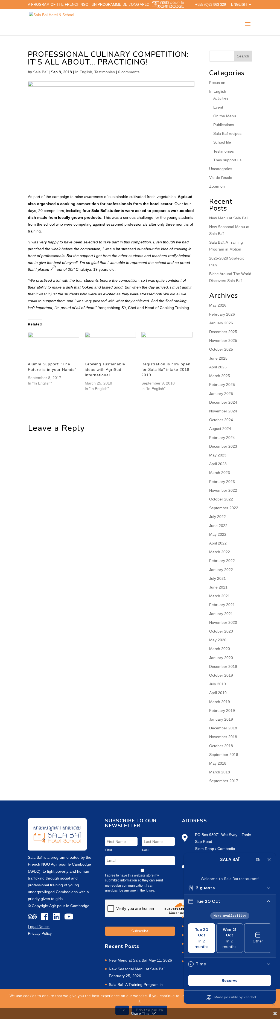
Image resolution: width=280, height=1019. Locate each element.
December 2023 (223, 446)
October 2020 (221, 631)
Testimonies (104, 72)
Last (145, 849)
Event (218, 107)
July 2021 (217, 578)
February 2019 (222, 710)
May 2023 (217, 455)
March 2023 (219, 472)
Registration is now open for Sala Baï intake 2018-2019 (166, 369)
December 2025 (223, 332)
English (239, 5)
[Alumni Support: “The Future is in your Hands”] (53, 346)
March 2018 (219, 772)
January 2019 (221, 719)
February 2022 (222, 560)
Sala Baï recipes (227, 133)
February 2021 (222, 604)
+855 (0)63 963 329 (210, 5)
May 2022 (217, 534)
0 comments (128, 72)
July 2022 (217, 516)
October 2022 (221, 499)
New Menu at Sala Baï (228, 218)
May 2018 (217, 763)
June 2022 (218, 525)
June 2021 (218, 587)
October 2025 (221, 349)
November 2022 (223, 490)
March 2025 (219, 376)
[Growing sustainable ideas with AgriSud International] (110, 346)
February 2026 (222, 314)
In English (83, 72)
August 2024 (220, 428)
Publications (223, 125)
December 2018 (223, 728)
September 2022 (223, 508)
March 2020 (219, 649)
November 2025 (223, 340)
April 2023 (218, 464)
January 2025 (221, 393)
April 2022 (218, 543)
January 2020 (221, 658)
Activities (220, 98)
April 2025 (218, 367)
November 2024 (223, 411)
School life (222, 142)
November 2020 (223, 622)
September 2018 (223, 754)
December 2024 (223, 402)
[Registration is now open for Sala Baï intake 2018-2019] (166, 346)
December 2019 (223, 666)
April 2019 (218, 693)
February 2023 (222, 481)
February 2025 (222, 384)
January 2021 (221, 614)
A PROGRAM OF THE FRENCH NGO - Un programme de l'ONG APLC (88, 4)
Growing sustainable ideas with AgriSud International (105, 369)
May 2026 (217, 305)
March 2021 (219, 596)
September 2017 (223, 781)
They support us (227, 160)
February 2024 (222, 437)
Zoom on (217, 186)
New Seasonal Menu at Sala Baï (137, 969)
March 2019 (219, 702)
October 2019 (221, 675)
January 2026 (221, 323)
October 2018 (221, 746)
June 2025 (218, 358)
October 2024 (221, 420)
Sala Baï (40, 72)
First (108, 849)
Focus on (217, 82)
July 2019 (217, 684)
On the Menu (224, 116)
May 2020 (217, 640)
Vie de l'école (220, 177)
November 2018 (223, 737)
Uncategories (220, 169)
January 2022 (221, 569)
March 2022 (219, 552)
